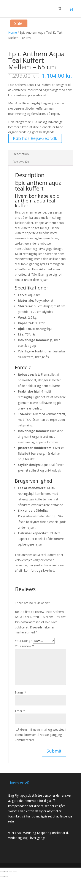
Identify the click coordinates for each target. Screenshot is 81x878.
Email (20, 711)
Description (21, 154)
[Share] (6, 871)
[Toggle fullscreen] (10, 871)
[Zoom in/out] (14, 871)
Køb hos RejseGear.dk (35, 138)
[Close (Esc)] (1, 871)
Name (20, 692)
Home (12, 32)
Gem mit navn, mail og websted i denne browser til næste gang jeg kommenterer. (40, 734)
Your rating (24, 641)
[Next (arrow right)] (6, 876)
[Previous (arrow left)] (1, 876)
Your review (24, 646)
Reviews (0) (21, 161)
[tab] (40, 154)
